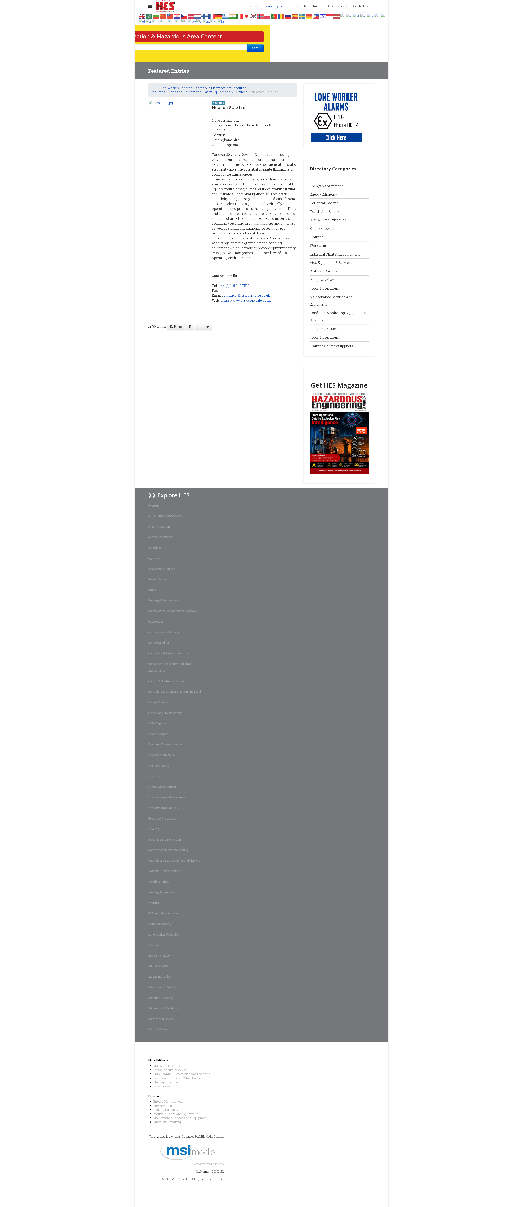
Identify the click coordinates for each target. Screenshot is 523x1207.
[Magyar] (156, 21)
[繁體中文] (170, 16)
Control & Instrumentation (166, 681)
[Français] (211, 16)
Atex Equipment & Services (226, 92)
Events (293, 6)
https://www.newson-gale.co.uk (246, 300)
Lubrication (155, 945)
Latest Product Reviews (169, 1070)
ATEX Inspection (159, 526)
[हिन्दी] (232, 16)
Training (316, 237)
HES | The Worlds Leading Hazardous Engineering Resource (198, 88)
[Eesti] (142, 21)
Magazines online (160, 976)
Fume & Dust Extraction (164, 839)
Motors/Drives (158, 1029)
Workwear (318, 245)
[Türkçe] (178, 21)
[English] (142, 16)
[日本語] (246, 16)
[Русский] (288, 16)
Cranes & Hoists (159, 702)
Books (152, 590)
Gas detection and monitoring (168, 850)
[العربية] (149, 16)
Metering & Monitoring (163, 1008)
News (254, 6)
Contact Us (360, 6)
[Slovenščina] (363, 16)
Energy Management (326, 186)
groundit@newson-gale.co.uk (247, 295)
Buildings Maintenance (163, 600)
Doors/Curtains (158, 734)
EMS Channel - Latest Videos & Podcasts (181, 1074)
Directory (272, 6)
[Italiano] (239, 16)
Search (255, 48)
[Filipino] (316, 16)
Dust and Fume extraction (165, 744)
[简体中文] (163, 16)
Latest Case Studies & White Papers (177, 1078)
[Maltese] (164, 21)
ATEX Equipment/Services (165, 516)
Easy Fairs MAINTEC (161, 755)
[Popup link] (374, 6)
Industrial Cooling (324, 203)
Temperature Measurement (331, 329)
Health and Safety (324, 211)
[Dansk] (191, 16)
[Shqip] (384, 16)
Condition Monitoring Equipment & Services (338, 316)
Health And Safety (165, 1110)
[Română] (281, 16)
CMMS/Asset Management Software (173, 611)
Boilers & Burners (323, 271)
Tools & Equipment (325, 288)
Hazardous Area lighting (164, 871)
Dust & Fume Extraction (328, 220)
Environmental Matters (163, 808)
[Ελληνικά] (225, 16)
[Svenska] (302, 16)
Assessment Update (161, 569)
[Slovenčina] (356, 16)
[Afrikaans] (184, 21)
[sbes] (336, 116)
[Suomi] (204, 16)
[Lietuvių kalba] (343, 16)
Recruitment (312, 6)
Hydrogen (154, 505)
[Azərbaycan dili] (206, 21)
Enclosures (155, 776)
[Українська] (370, 16)
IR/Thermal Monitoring (163, 913)
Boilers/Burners (158, 579)
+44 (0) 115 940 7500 (234, 285)
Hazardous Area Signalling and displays (174, 860)
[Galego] (149, 21)
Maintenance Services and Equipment (331, 300)
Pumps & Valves (322, 280)
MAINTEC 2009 (158, 966)
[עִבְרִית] (323, 16)
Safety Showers (322, 228)
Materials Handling (160, 998)
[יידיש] (199, 21)
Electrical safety (158, 766)
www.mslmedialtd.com (209, 1164)
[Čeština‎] (184, 16)
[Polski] (267, 16)
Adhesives (154, 547)
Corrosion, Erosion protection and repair (175, 692)
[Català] (309, 16)
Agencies (154, 558)
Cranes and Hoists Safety (165, 713)
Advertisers (335, 6)
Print (177, 326)
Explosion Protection (162, 818)
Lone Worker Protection (164, 934)
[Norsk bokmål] (260, 16)
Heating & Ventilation (162, 892)
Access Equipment (160, 537)
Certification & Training (163, 632)
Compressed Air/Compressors (168, 653)
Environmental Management (167, 797)
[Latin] (221, 21)
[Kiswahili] (192, 21)
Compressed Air (158, 642)
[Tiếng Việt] (377, 16)
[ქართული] (214, 21)
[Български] (156, 16)
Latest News (161, 1086)
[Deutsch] (218, 16)
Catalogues (155, 621)
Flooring (153, 829)
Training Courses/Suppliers (331, 346)
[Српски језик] (349, 16)
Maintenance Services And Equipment (180, 1118)
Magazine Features (166, 1066)
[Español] (295, 16)
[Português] (274, 16)
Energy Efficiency (324, 194)
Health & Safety (158, 882)
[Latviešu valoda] (336, 16)
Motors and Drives (160, 1019)
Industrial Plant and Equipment (176, 92)
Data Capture (157, 723)
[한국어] (253, 16)
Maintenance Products (163, 987)
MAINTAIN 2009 (159, 955)
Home (240, 6)
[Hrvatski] (177, 16)
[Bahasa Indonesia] (329, 16)
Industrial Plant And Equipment (175, 1114)
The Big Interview (165, 1082)
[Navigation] (150, 6)
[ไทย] (171, 21)
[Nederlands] (197, 16)
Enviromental (163, 1106)
